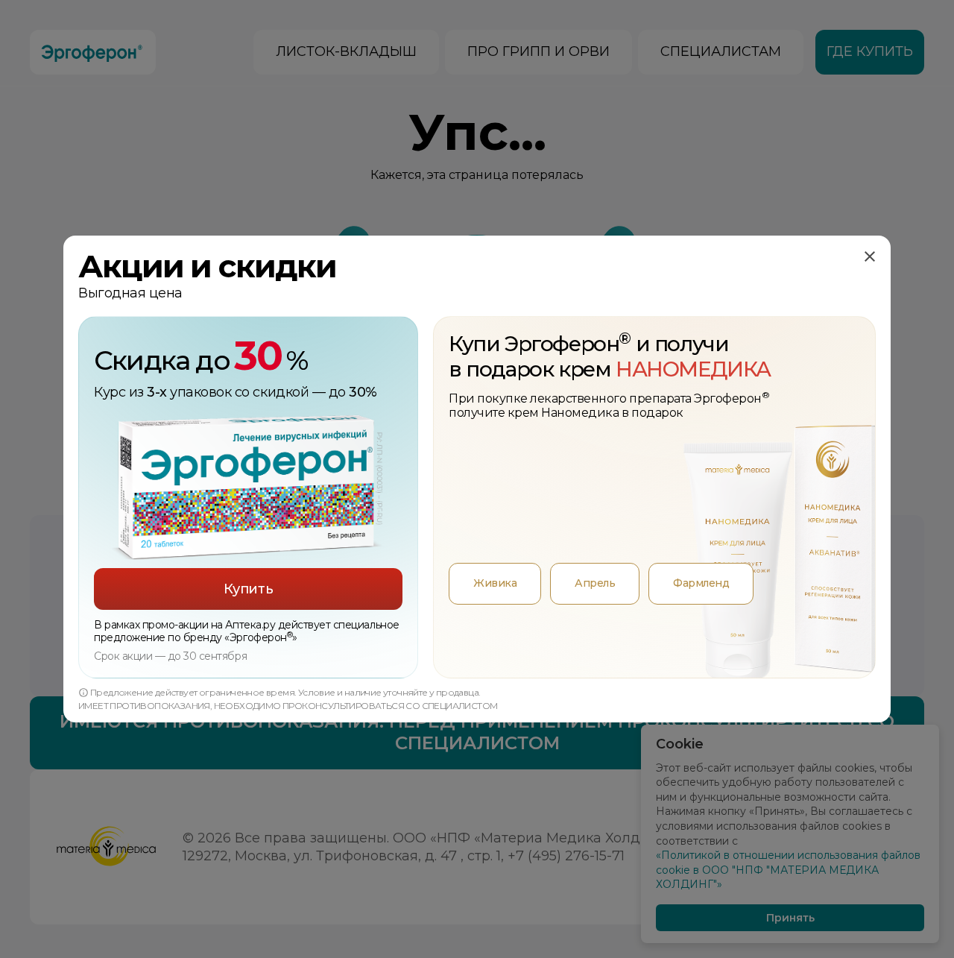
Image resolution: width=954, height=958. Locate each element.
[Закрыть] (870, 256)
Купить (248, 589)
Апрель (595, 583)
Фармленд (701, 583)
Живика (495, 583)
